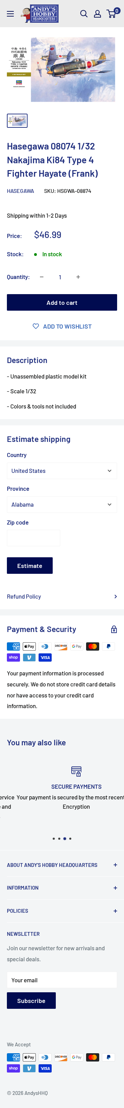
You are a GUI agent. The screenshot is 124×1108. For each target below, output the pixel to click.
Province (18, 488)
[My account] (97, 14)
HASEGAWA (20, 190)
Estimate (29, 565)
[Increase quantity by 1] (78, 277)
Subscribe (31, 1000)
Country (17, 454)
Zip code (18, 522)
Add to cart (62, 302)
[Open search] (84, 14)
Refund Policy (24, 596)
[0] (111, 14)
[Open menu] (10, 14)
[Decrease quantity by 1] (41, 277)
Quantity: (18, 276)
